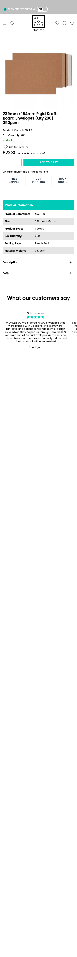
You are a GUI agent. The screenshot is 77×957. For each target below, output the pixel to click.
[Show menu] (4, 23)
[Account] (64, 23)
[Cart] (72, 23)
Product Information (19, 205)
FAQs (6, 273)
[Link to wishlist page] (57, 23)
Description (10, 262)
